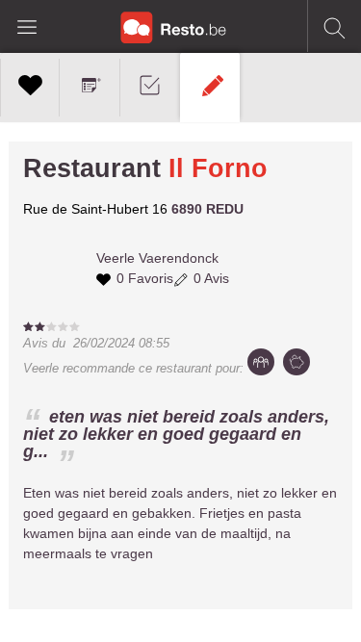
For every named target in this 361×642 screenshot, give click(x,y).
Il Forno (218, 168)
